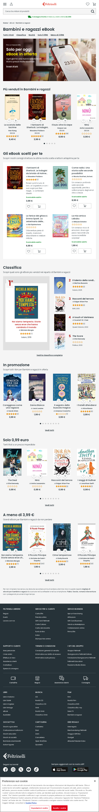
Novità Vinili (39, 711)
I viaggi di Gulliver (87, 480)
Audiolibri (6, 715)
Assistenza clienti (10, 661)
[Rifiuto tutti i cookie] (95, 781)
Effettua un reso (9, 658)
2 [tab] (46, 143)
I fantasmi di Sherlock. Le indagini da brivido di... (37, 126)
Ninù (86, 125)
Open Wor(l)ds (41, 741)
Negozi (5, 613)
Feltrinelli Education (75, 661)
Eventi (5, 617)
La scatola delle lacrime (12, 126)
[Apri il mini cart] (94, 4)
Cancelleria (39, 737)
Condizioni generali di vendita (47, 650)
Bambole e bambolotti (12, 741)
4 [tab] (52, 143)
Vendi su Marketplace (76, 624)
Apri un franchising (75, 613)
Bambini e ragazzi (75, 715)
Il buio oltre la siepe (62, 125)
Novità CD (39, 700)
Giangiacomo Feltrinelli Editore (80, 654)
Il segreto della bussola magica (61, 406)
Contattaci (7, 665)
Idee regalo (72, 727)
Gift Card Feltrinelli (42, 621)
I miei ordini (7, 654)
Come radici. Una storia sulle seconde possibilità (82, 170)
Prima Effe (71, 631)
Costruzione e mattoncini (13, 730)
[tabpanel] (49, 60)
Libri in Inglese (8, 704)
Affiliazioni (72, 617)
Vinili (37, 708)
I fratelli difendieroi (86, 405)
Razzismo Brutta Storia (76, 665)
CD (36, 697)
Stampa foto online (43, 639)
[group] (49, 17)
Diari (37, 730)
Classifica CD (40, 704)
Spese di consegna (10, 668)
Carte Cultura (40, 624)
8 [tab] (58, 423)
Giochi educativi (9, 734)
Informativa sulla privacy (45, 658)
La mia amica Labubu (79, 217)
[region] (49, 794)
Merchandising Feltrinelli (77, 730)
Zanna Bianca (37, 405)
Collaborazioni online (76, 628)
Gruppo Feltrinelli (74, 650)
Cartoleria (39, 727)
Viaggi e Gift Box (74, 734)
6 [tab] (53, 423)
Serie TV (71, 711)
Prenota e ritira (40, 617)
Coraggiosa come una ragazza (12, 406)
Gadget (71, 737)
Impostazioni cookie (39, 808)
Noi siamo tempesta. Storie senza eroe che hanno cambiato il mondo (12, 556)
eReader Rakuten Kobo (76, 741)
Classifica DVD (73, 704)
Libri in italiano (8, 697)
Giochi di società (9, 737)
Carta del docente (42, 628)
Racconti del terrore (61, 480)
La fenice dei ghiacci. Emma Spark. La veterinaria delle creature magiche (37, 218)
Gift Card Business (75, 621)
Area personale (9, 650)
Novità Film (72, 700)
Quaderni (39, 745)
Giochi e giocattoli (10, 727)
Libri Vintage (8, 708)
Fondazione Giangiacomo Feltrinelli (82, 658)
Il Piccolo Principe (37, 555)
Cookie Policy (31, 803)
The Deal (12, 480)
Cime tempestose (61, 555)
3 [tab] (49, 143)
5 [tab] (54, 143)
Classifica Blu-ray (75, 708)
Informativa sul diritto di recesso (48, 654)
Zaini (37, 734)
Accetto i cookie (59, 808)
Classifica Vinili (41, 715)
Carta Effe (39, 613)
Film (69, 697)
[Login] (11, 4)
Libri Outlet (7, 700)
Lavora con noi (9, 621)
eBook (5, 711)
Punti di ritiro (40, 631)
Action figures (8, 745)
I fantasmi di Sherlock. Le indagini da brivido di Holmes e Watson (36, 170)
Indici (37, 635)
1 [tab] (44, 143)
